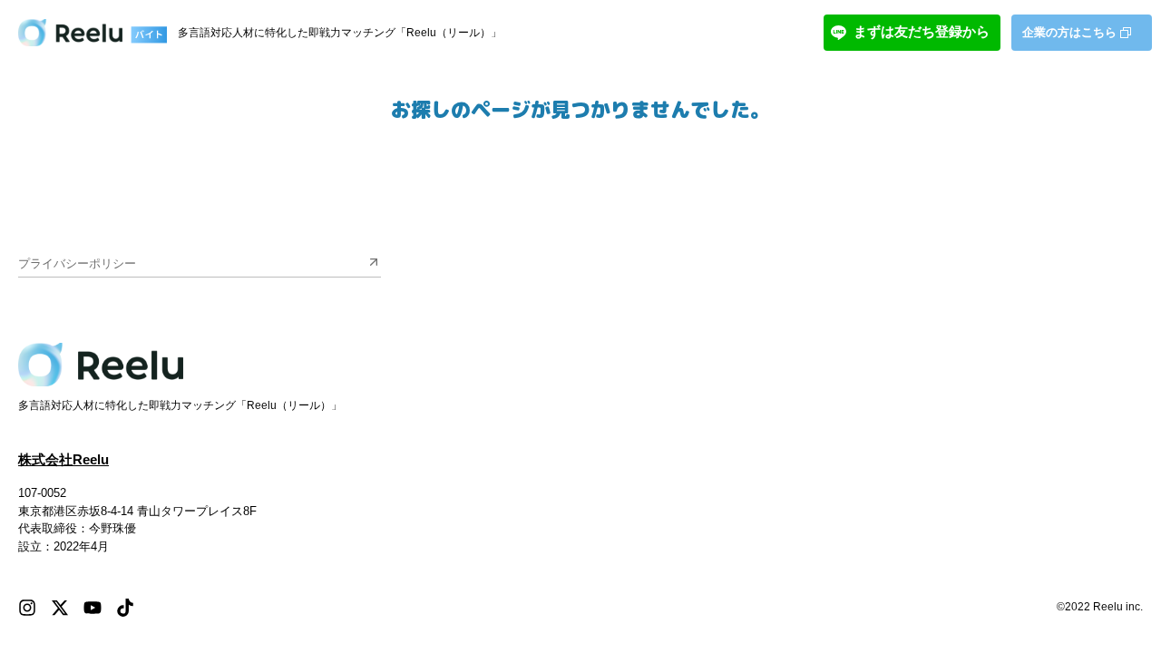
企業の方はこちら (1069, 32)
